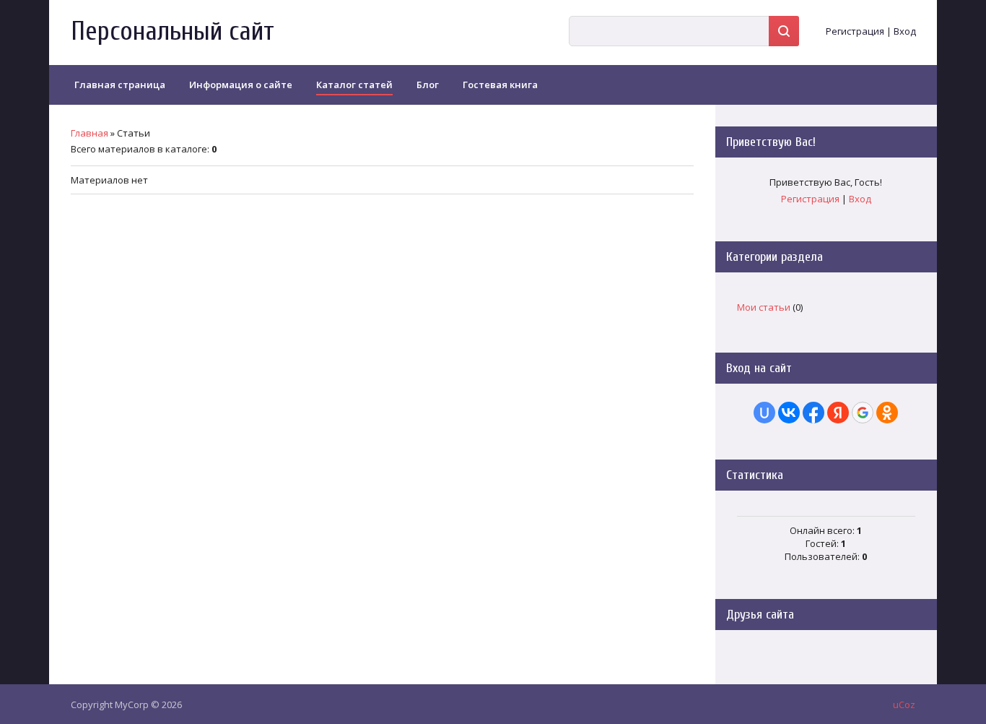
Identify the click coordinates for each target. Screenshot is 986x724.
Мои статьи (763, 307)
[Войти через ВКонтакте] (789, 412)
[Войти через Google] (862, 412)
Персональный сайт (172, 31)
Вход (905, 31)
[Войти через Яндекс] (838, 412)
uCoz (904, 704)
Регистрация (855, 31)
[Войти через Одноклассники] (887, 412)
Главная (89, 132)
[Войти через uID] (764, 412)
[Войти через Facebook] (813, 412)
